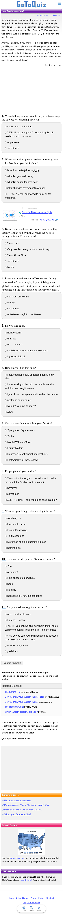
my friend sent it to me (19, 400)
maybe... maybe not (17, 645)
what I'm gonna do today (20, 176)
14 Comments (42, 15)
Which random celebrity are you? (21, 711)
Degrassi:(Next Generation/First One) (27, 454)
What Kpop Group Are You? (17, 814)
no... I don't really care (19, 614)
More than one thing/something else (26, 542)
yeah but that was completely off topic (27, 350)
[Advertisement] (31, 90)
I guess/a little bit (16, 356)
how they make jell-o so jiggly (23, 170)
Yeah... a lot (13, 243)
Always (11, 302)
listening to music (16, 524)
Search (31, 910)
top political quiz (17, 858)
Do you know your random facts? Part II (24, 696)
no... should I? (14, 344)
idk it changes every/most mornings (26, 188)
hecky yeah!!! (14, 332)
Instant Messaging (17, 530)
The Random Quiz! (14, 706)
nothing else (14, 548)
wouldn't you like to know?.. (22, 406)
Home (24, 910)
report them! (26, 880)
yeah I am (12, 651)
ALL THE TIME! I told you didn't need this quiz (32, 500)
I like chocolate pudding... (21, 578)
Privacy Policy (37, 898)
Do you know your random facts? (21, 702)
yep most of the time (18, 296)
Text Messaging (15, 536)
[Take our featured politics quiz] (31, 842)
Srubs (10, 436)
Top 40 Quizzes (46, 219)
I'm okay (11, 590)
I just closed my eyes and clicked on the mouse (32, 394)
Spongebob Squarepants (21, 430)
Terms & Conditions (18, 898)
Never (10, 267)
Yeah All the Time (16, 255)
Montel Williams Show (19, 442)
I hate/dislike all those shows (22, 460)
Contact (50, 898)
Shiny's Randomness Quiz (37, 212)
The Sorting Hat (12, 692)
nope (10, 584)
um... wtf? (12, 338)
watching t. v (14, 518)
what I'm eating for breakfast (22, 182)
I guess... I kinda (16, 620)
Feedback (57, 15)
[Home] (31, 4)
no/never (12, 488)
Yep (9, 566)
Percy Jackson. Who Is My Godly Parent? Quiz (26, 805)
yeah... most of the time (19, 126)
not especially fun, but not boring (24, 596)
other (10, 412)
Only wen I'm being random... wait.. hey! (28, 249)
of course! (12, 572)
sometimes (13, 148)
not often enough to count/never (24, 314)
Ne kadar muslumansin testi (17, 800)
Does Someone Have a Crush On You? (23, 809)
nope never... (14, 142)
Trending (39, 910)
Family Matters (15, 448)
